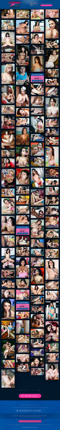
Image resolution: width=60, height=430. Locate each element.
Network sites (43, 3)
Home (21, 405)
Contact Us (26, 424)
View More (37, 405)
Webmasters (22, 424)
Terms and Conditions (11, 424)
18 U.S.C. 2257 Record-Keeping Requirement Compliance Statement (38, 424)
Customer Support (17, 424)
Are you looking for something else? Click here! (30, 421)
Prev (21, 390)
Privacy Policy (50, 424)
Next (39, 390)
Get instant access (46, 5)
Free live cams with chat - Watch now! (30, 410)
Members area (49, 3)
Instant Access (33, 405)
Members (24, 405)
